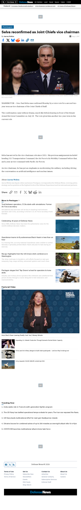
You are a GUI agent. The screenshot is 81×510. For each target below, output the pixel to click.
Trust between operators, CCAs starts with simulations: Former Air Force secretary (27, 205)
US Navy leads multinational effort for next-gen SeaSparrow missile (30, 418)
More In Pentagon (10, 200)
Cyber (63, 2)
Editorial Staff (46, 482)
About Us (63, 474)
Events (25, 479)
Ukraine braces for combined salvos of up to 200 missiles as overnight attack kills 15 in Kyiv (40, 423)
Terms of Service (10, 476)
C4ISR (69, 2)
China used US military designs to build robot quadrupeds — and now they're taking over (42, 351)
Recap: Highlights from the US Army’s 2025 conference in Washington (25, 254)
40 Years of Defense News (66, 6)
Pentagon (7, 27)
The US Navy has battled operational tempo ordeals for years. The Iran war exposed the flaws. (41, 412)
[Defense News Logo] (26, 2)
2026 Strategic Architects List (45, 6)
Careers (63, 476)
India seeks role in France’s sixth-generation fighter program (28, 407)
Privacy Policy (9, 474)
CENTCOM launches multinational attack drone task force (27, 429)
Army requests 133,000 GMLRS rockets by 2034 (30, 361)
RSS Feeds (26, 482)
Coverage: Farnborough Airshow (22, 6)
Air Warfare (38, 2)
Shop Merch (27, 485)
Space (57, 2)
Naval (51, 2)
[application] (40, 311)
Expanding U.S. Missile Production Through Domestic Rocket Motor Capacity (39, 340)
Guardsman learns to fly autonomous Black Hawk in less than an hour (27, 238)
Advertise (45, 474)
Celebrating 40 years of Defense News (17, 220)
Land (45, 2)
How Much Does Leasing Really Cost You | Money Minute (22, 335)
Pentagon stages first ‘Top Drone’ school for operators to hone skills (26, 271)
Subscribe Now (28, 474)
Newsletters (27, 476)
